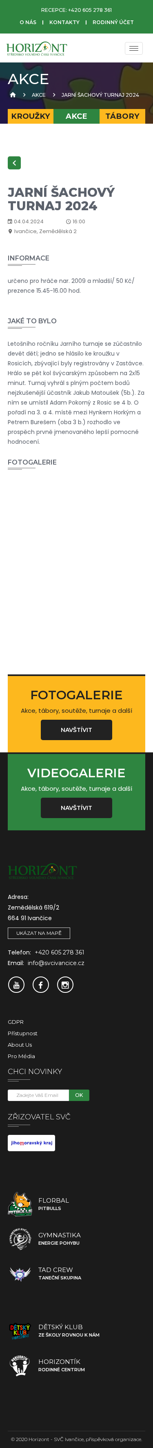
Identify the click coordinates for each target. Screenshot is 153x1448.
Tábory (122, 116)
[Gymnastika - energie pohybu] (20, 1239)
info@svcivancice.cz (56, 963)
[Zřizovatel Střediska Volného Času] (31, 1142)
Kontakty (64, 22)
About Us (20, 1044)
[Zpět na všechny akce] (14, 162)
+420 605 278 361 (90, 10)
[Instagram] (65, 984)
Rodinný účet (113, 22)
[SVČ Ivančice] (36, 48)
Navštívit (76, 730)
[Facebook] (41, 984)
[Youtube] (16, 984)
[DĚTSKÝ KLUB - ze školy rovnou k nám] (20, 1331)
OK (79, 1095)
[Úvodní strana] (12, 95)
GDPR (16, 1022)
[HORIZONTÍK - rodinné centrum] (20, 1365)
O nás (28, 22)
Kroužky (30, 116)
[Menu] (134, 48)
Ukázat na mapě (39, 933)
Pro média (21, 1056)
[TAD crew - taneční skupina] (20, 1273)
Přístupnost (23, 1033)
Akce (39, 95)
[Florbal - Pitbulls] (20, 1204)
